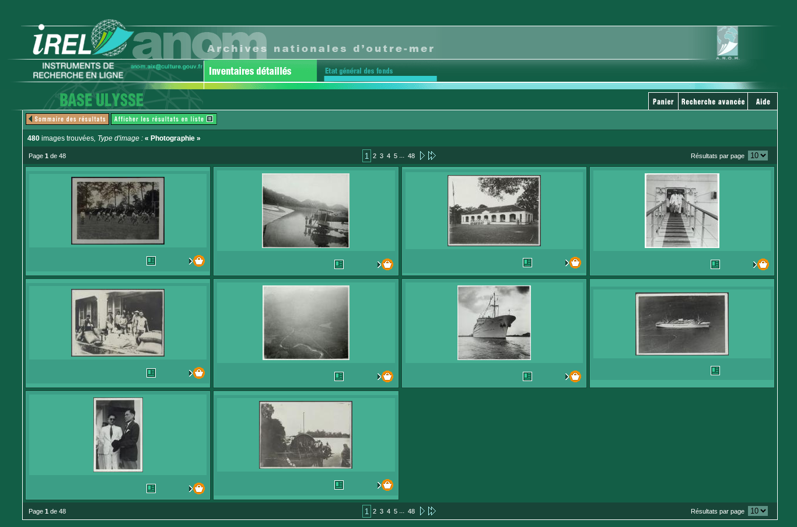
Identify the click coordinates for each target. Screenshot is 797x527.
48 (411, 155)
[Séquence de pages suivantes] (432, 155)
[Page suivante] (422, 155)
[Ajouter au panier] (194, 261)
